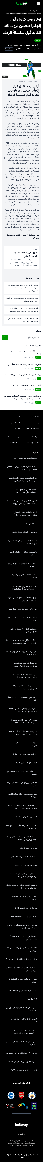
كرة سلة (38, 389)
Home (39, 11)
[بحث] (5, 337)
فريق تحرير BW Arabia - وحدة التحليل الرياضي (23, 45)
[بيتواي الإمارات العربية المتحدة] (21, 3)
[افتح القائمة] (38, 3)
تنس (39, 378)
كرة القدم (37, 357)
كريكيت (33, 11)
